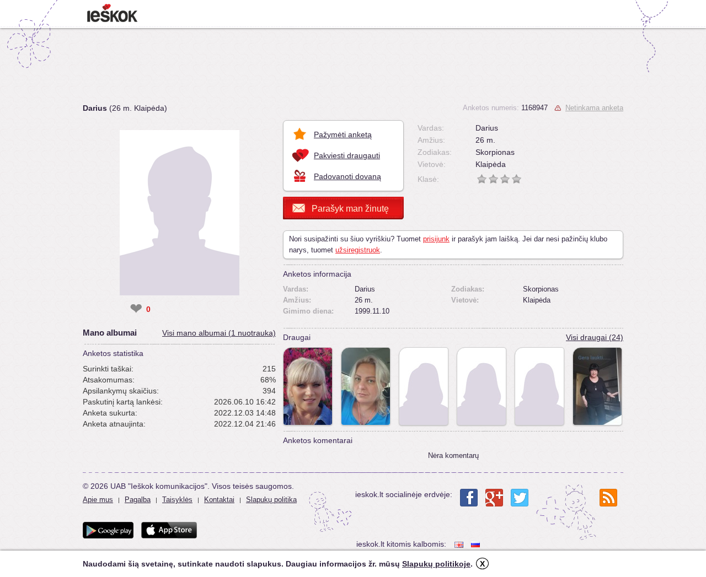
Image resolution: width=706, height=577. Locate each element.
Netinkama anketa (594, 108)
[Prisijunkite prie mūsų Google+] (494, 497)
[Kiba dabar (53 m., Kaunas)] (366, 386)
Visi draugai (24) (594, 337)
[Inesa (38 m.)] (423, 386)
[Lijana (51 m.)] (308, 386)
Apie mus (98, 499)
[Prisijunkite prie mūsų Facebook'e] (469, 497)
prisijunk (436, 239)
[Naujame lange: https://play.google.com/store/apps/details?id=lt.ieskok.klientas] (108, 530)
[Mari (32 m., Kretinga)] (481, 386)
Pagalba (138, 499)
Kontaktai (219, 499)
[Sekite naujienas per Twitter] (519, 497)
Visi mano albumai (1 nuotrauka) (219, 332)
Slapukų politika (271, 499)
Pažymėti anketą (343, 134)
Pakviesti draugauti (347, 155)
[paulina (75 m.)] (597, 386)
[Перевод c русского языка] (476, 544)
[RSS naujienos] (608, 497)
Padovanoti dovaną (347, 176)
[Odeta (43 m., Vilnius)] (539, 386)
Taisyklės (177, 499)
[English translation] (460, 544)
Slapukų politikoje (436, 563)
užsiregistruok (357, 250)
